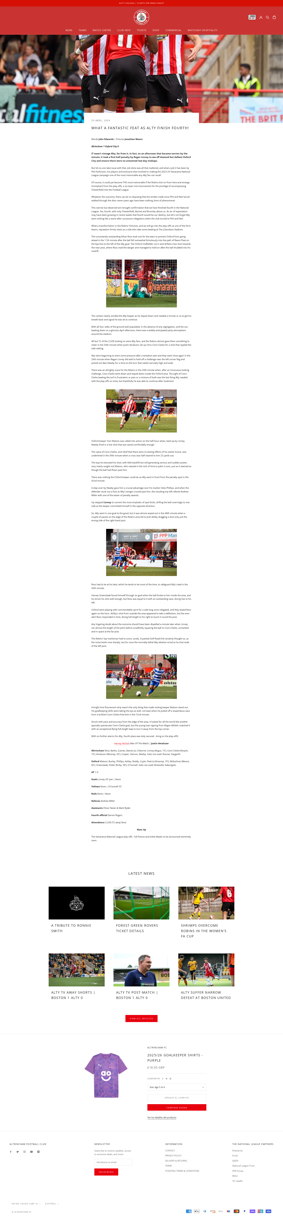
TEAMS (83, 30)
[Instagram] (24, 1151)
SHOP (156, 30)
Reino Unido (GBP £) (25, 1203)
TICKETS (142, 30)
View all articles (141, 1018)
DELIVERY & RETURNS (176, 1160)
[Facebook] (163, 1079)
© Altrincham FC (22, 1212)
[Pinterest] (170, 1079)
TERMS (168, 1165)
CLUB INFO (124, 30)
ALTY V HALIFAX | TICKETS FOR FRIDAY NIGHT (141, 3)
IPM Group (237, 1170)
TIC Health (237, 1181)
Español (50, 1203)
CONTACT (170, 1150)
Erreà (235, 1155)
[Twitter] (166, 1079)
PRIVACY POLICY (173, 1155)
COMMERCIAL (174, 30)
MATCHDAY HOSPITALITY (202, 30)
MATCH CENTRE (102, 30)
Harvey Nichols (122, 743)
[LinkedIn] (38, 1151)
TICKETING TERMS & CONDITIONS (182, 1170)
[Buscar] (267, 17)
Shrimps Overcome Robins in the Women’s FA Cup (204, 930)
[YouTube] (31, 1151)
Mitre (235, 1175)
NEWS (69, 30)
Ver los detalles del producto (161, 1117)
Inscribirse (106, 1172)
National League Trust (243, 1165)
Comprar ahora (176, 1107)
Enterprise (237, 1150)
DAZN (235, 1160)
